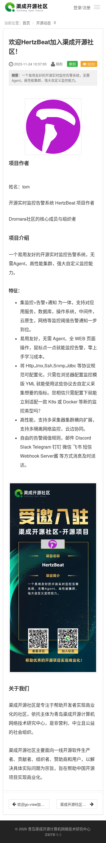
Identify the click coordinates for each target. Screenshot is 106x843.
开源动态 (43, 22)
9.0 (53, 834)
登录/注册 (81, 7)
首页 (26, 22)
